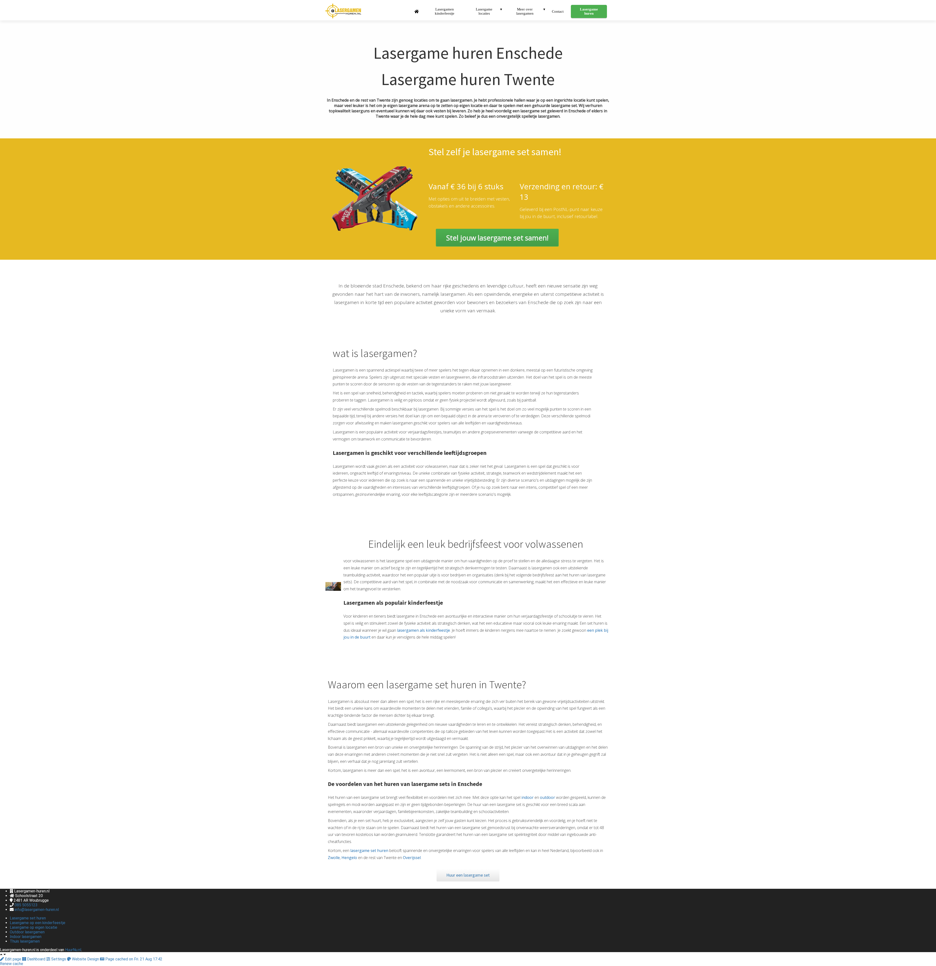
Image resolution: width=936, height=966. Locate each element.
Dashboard (36, 959)
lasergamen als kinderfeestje (423, 630)
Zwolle (334, 857)
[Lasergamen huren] (497, 245)
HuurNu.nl (73, 949)
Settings (58, 959)
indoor (528, 797)
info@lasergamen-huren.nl (37, 909)
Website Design (85, 959)
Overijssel (412, 857)
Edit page (13, 959)
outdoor (547, 797)
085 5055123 (26, 905)
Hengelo (349, 857)
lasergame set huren (368, 850)
